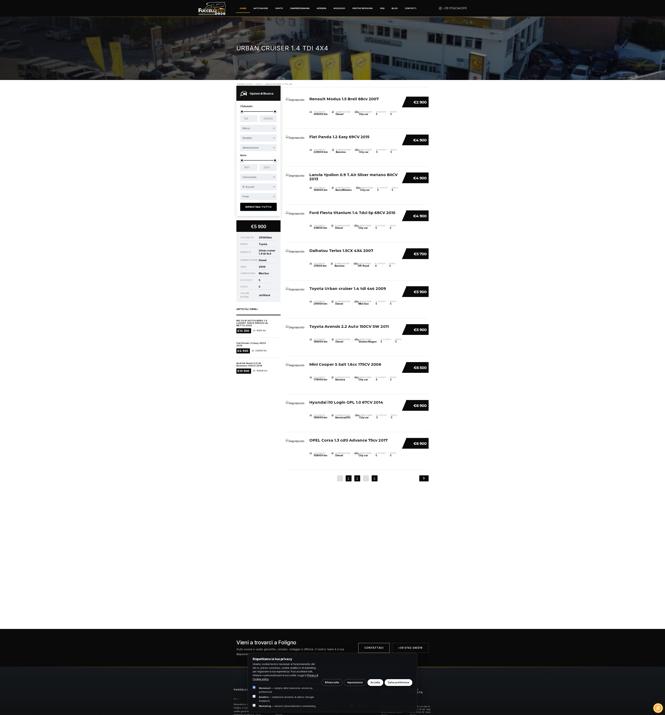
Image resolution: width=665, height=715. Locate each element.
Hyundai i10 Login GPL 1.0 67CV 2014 (346, 402)
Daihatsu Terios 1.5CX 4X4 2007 (341, 250)
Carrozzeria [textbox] (249, 177)
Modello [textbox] (247, 137)
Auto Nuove (261, 8)
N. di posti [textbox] (248, 186)
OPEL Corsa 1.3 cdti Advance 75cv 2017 (348, 440)
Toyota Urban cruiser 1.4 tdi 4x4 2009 (347, 288)
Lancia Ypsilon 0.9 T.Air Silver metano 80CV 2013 (353, 176)
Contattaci (374, 647)
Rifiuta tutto (332, 682)
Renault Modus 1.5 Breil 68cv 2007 (344, 99)
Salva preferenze (398, 682)
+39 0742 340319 (410, 647)
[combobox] (258, 128)
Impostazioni (355, 682)
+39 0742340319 (455, 8)
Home (243, 8)
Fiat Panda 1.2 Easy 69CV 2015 (339, 137)
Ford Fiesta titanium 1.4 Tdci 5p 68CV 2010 (352, 212)
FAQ (382, 8)
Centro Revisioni (362, 8)
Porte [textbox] (246, 196)
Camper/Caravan (299, 8)
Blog (395, 8)
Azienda (321, 8)
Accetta (375, 682)
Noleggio (339, 8)
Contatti (410, 8)
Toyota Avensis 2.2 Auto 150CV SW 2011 (349, 326)
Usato (279, 8)
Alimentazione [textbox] (251, 147)
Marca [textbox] (246, 128)
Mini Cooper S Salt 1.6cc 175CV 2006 (345, 364)
